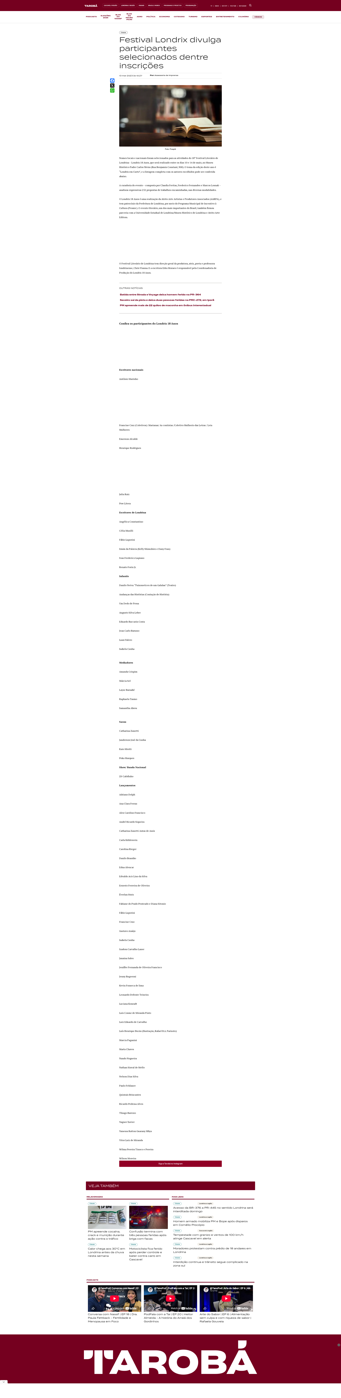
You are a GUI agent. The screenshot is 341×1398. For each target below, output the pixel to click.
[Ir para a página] (250, 5)
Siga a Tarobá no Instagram (171, 1164)
